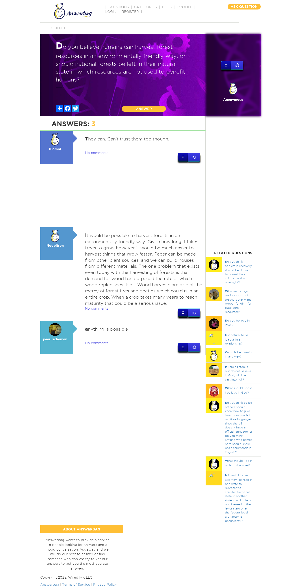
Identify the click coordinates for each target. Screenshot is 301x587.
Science (58, 28)
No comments (96, 153)
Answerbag (49, 584)
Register (130, 11)
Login (110, 11)
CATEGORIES (145, 7)
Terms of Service (76, 584)
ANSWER (144, 109)
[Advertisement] (123, 196)
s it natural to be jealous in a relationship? (237, 339)
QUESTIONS (118, 7)
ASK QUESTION (244, 6)
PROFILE (184, 7)
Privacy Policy (105, 584)
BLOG (167, 7)
